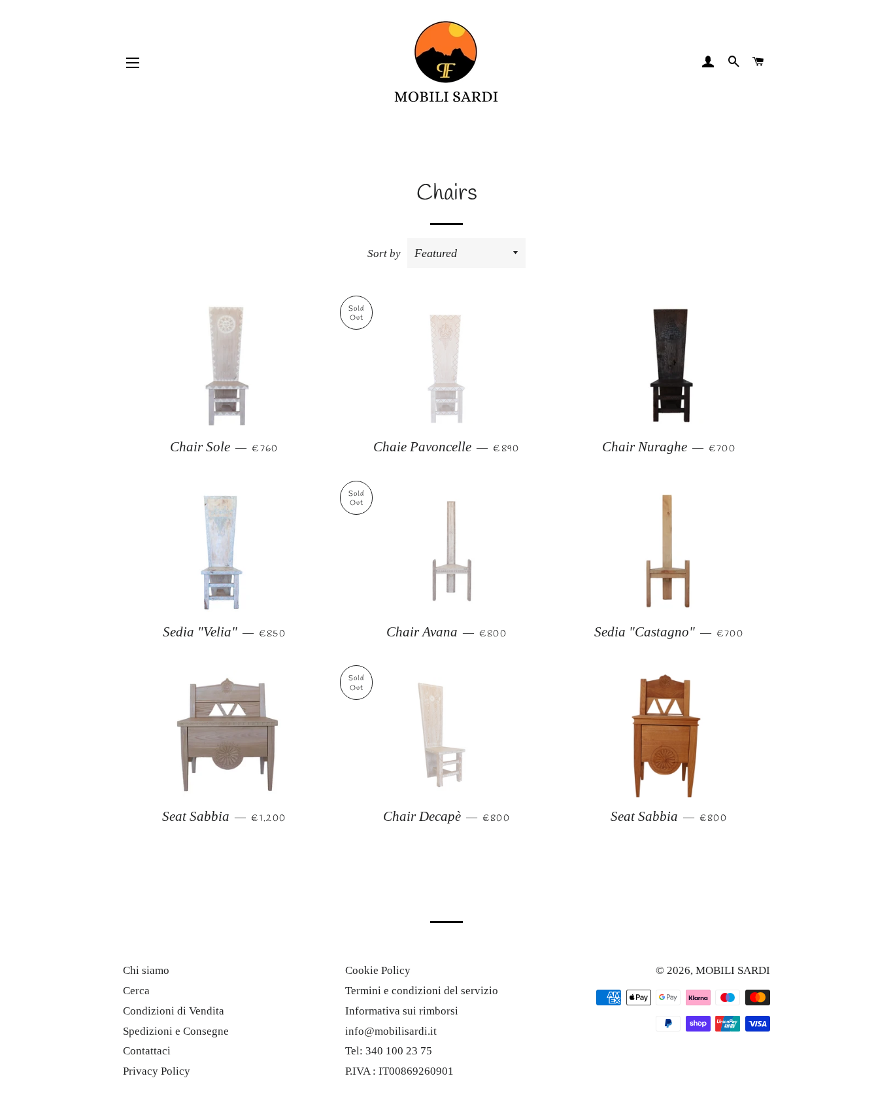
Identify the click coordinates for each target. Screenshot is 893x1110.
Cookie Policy (378, 970)
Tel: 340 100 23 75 (388, 1051)
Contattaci (147, 1051)
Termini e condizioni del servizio (421, 990)
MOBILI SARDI (733, 970)
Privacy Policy (156, 1071)
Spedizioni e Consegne (176, 1031)
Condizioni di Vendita (173, 1011)
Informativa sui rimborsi (401, 1011)
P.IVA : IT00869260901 (399, 1071)
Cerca (136, 990)
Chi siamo (146, 970)
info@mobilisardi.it (391, 1031)
